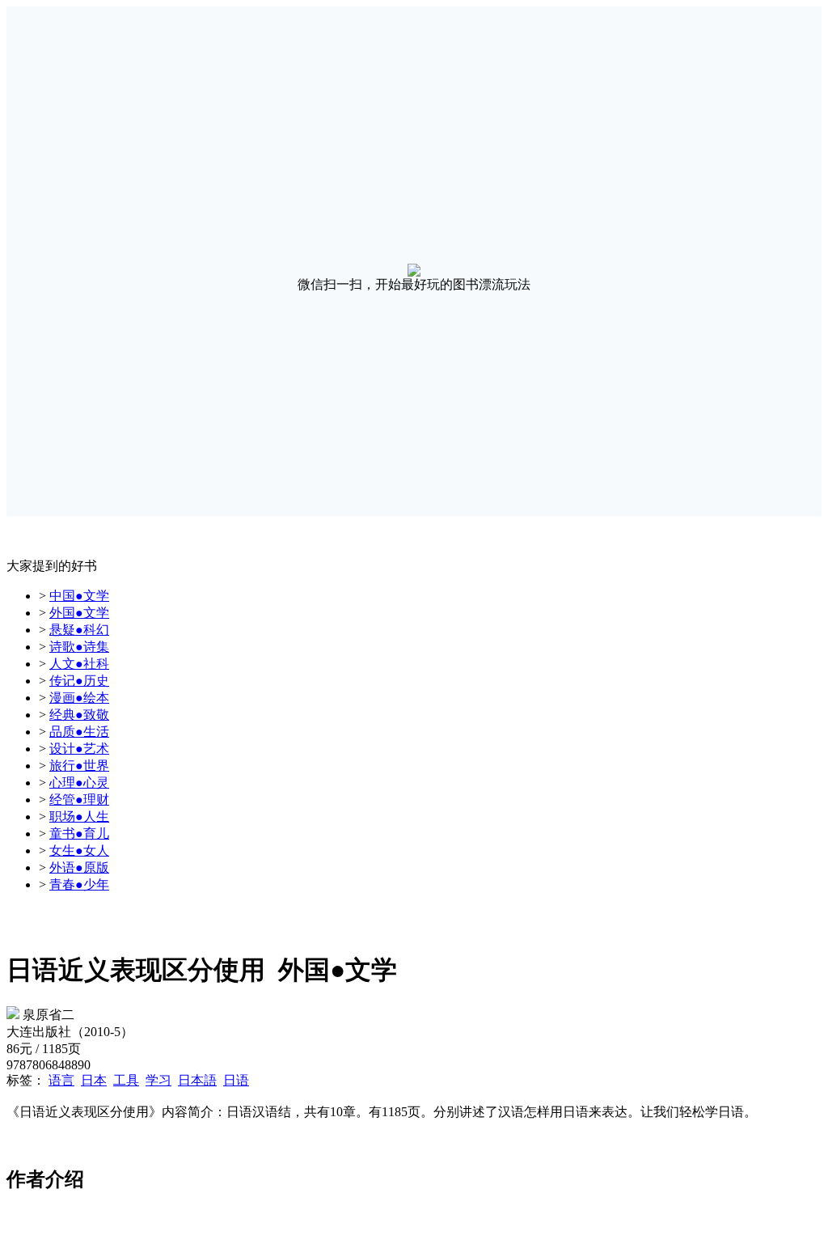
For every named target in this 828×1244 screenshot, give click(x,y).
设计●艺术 (79, 748)
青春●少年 (79, 884)
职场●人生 (79, 816)
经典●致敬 (79, 714)
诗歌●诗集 (79, 647)
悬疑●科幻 (79, 630)
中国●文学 (79, 596)
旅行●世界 (79, 765)
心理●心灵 (79, 782)
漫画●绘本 (79, 698)
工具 (126, 1080)
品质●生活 (79, 731)
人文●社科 (79, 664)
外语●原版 (79, 867)
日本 (94, 1080)
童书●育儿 (79, 833)
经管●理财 (79, 799)
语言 (61, 1080)
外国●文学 (79, 613)
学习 (158, 1080)
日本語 (197, 1080)
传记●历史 (79, 681)
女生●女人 (79, 850)
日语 (236, 1080)
